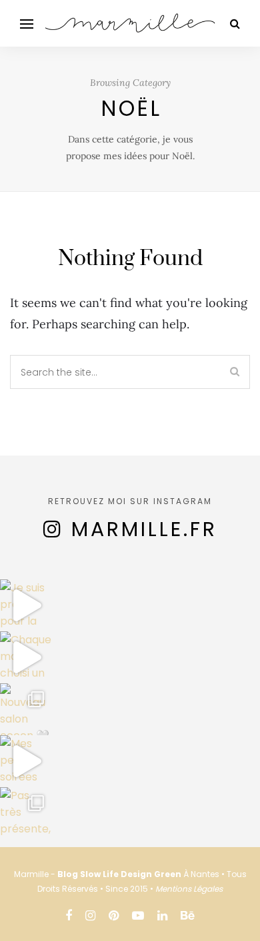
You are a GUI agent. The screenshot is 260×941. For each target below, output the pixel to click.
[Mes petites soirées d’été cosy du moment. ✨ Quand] (26, 761)
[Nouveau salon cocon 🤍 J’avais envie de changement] (26, 709)
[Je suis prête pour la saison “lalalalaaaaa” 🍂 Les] (26, 605)
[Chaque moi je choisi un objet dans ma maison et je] (26, 657)
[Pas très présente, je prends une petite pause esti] (26, 813)
